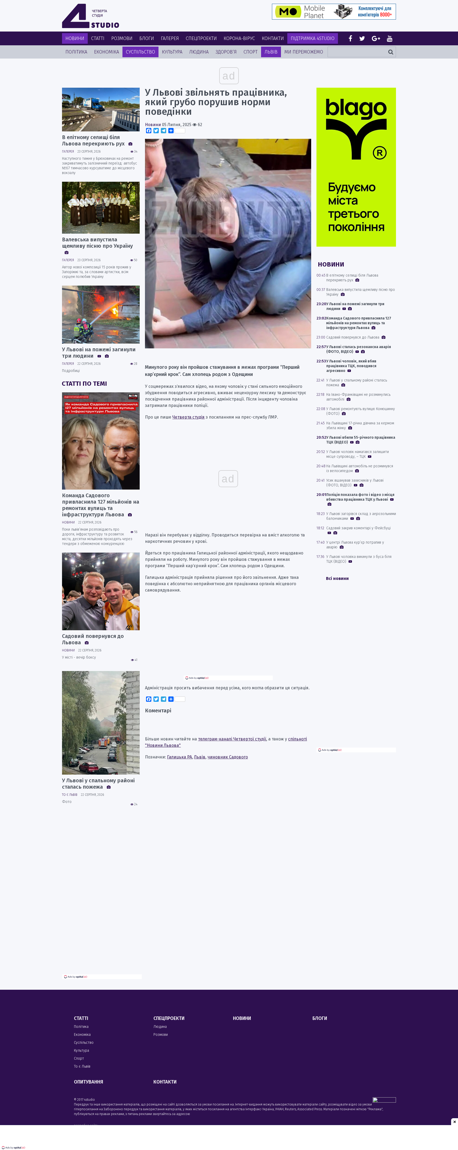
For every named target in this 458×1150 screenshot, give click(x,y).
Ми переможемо (303, 52)
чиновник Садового (228, 757)
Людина (199, 52)
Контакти (273, 38)
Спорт (251, 52)
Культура (172, 52)
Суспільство (140, 52)
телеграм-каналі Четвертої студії (232, 738)
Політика (76, 52)
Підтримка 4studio (312, 38)
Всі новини (337, 578)
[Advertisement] (228, 638)
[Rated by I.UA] (384, 1101)
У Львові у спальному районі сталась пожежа (98, 783)
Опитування (88, 1082)
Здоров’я (226, 52)
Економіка (106, 52)
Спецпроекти (201, 38)
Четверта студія (188, 417)
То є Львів (69, 795)
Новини (74, 38)
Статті (97, 38)
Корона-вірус (239, 38)
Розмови (122, 38)
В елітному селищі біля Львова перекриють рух (94, 140)
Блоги (146, 38)
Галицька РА (179, 757)
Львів (271, 52)
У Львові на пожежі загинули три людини (99, 352)
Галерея (170, 38)
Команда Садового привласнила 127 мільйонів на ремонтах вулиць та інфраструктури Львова (100, 505)
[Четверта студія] (90, 16)
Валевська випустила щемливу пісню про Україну (97, 242)
